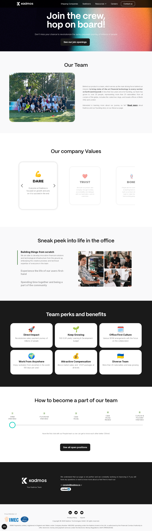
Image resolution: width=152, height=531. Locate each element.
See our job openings (75, 42)
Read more (133, 105)
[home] (25, 3)
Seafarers (86, 4)
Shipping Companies (69, 4)
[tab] (44, 257)
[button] (101, 4)
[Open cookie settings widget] (4, 526)
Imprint (82, 518)
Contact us (128, 4)
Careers (114, 4)
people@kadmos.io (71, 485)
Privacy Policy (72, 518)
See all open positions (75, 447)
